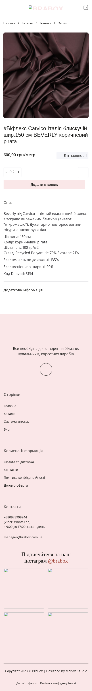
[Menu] (6, 7)
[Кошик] (85, 7)
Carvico (63, 23)
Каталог (27, 23)
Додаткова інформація (23, 290)
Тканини (45, 23)
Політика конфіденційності (58, 683)
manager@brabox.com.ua (23, 537)
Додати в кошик (44, 184)
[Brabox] (46, 7)
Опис (8, 202)
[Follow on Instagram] (46, 369)
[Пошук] (78, 8)
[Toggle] (83, 289)
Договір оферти (26, 683)
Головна (9, 23)
